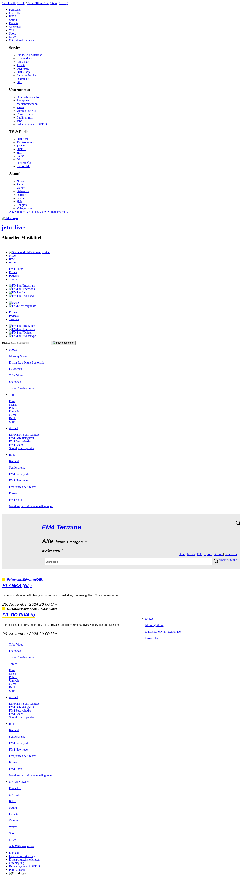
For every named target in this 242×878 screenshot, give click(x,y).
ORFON (14, 13)
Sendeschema (17, 467)
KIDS (12, 16)
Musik (13, 404)
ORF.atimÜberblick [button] (21, 40)
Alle (182, 554)
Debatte (13, 23)
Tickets (21, 65)
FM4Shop (15, 499)
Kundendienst (25, 58)
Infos (12, 454)
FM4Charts (16, 444)
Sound (13, 19)
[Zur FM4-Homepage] (10, 218)
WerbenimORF (26, 110)
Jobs (19, 121)
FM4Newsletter (19, 480)
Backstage (23, 61)
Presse (20, 107)
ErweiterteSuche (227, 559)
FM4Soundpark (19, 474)
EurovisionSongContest (24, 434)
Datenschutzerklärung (22, 856)
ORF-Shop (23, 72)
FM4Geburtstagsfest (21, 438)
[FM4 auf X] (17, 292)
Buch (12, 418)
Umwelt (14, 411)
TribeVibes (16, 375)
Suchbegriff (9, 342)
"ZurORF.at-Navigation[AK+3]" (47, 3)
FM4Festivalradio (20, 441)
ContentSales (25, 114)
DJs (199, 554)
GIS (19, 82)
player (12, 255)
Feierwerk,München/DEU (25, 579)
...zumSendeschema (21, 388)
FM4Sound (16, 268)
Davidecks (15, 369)
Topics (13, 394)
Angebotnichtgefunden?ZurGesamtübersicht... (38, 211)
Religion (22, 205)
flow (12, 259)
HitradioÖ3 (24, 162)
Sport (12, 33)
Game (12, 414)
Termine (14, 279)
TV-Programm (25, 142)
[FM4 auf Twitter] (20, 332)
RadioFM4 (23, 166)
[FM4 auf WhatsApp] (22, 295)
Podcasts (14, 275)
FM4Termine (61, 527)
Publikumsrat (24, 117)
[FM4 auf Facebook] (22, 289)
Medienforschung (27, 103)
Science (21, 198)
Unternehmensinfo (28, 97)
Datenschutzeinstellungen (24, 859)
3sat (19, 152)
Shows (13, 349)
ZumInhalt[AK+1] (13, 3)
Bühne (218, 554)
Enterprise (23, 100)
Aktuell (13, 428)
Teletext (21, 145)
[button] (29, 252)
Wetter (13, 30)
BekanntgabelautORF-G (24, 866)
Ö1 (18, 159)
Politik (13, 408)
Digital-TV (23, 78)
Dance (13, 272)
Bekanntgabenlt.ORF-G (32, 124)
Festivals (231, 554)
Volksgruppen (25, 208)
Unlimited (15, 381)
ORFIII (21, 149)
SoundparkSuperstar (21, 448)
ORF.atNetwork (19, 781)
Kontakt (14, 461)
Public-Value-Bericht (29, 55)
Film (12, 401)
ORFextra (23, 68)
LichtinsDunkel (27, 75)
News (12, 36)
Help (19, 201)
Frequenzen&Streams (22, 486)
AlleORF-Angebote (21, 846)
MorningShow (18, 356)
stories (13, 262)
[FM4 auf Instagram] (22, 285)
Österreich (15, 26)
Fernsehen (15, 9)
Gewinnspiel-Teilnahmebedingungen (31, 506)
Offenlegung (16, 863)
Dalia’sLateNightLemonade (26, 362)
